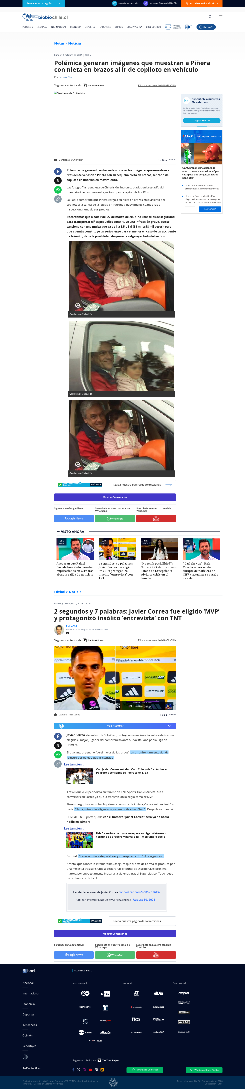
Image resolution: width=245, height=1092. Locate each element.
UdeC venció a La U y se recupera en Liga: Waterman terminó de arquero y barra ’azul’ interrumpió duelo (131, 835)
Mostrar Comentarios (115, 497)
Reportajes (29, 1046)
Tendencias (104, 27)
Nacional (42, 27)
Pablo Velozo (73, 626)
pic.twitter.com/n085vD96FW (139, 892)
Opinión (118, 27)
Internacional (58, 27)
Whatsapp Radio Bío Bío (206, 1069)
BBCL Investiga (134, 27)
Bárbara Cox (65, 77)
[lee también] (80, 776)
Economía (75, 27)
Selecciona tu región (39, 3)
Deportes (90, 27)
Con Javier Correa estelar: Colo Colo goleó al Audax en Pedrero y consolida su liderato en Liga (132, 771)
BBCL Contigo (153, 27)
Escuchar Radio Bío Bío (202, 3)
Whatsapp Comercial (147, 1069)
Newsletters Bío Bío (128, 3)
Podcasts (27, 27)
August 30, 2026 (144, 900)
